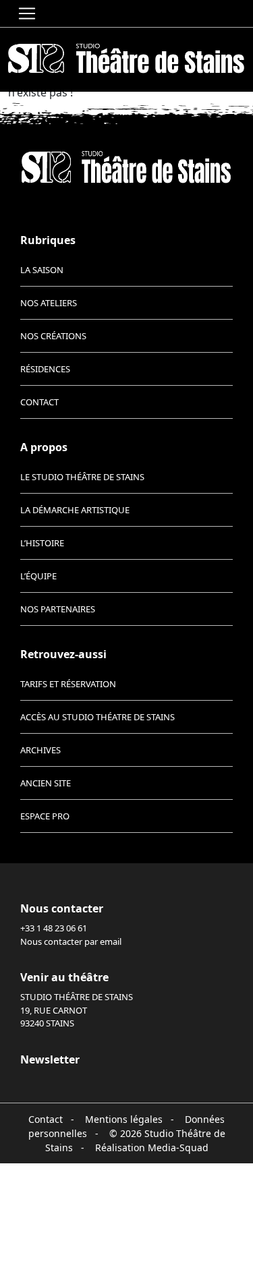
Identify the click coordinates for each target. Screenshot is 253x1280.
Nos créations (53, 336)
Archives (40, 750)
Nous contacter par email (70, 941)
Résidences (45, 369)
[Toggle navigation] (27, 13)
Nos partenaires (57, 609)
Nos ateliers (48, 303)
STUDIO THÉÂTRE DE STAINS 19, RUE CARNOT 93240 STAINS (76, 1010)
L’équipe (38, 576)
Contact (39, 402)
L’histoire (42, 543)
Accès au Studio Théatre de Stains (97, 717)
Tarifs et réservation (68, 684)
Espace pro (44, 816)
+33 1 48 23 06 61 (53, 928)
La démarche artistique (75, 510)
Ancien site (45, 783)
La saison (41, 270)
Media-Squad (178, 1147)
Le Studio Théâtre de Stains (82, 477)
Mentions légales (124, 1119)
